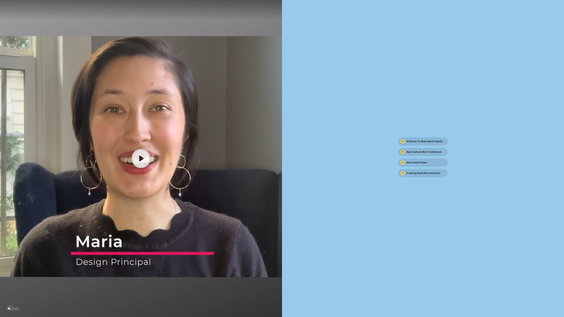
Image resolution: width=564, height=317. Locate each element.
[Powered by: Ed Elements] (13, 308)
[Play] (141, 158)
